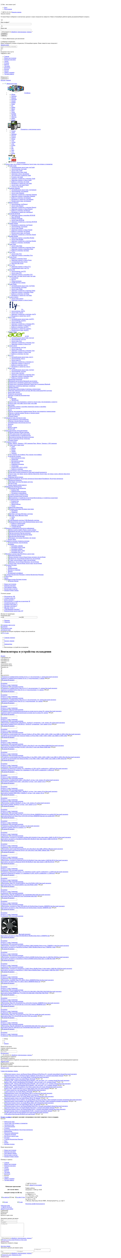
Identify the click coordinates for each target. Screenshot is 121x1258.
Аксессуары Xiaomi (17, 228)
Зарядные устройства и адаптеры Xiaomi (23, 234)
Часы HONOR (15, 217)
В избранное (4, 686)
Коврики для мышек (17, 525)
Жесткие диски (8, 607)
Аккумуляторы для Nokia (19, 287)
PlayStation (14, 510)
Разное (13, 120)
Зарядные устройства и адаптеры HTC (23, 324)
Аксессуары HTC (16, 322)
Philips (13, 107)
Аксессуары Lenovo (17, 298)
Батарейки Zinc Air (17, 552)
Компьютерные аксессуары (12, 611)
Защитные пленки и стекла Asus (21, 352)
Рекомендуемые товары (11, 590)
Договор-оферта (9, 74)
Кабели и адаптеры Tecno (19, 258)
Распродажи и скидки (10, 589)
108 (14, 596)
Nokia (13, 104)
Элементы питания (10, 1134)
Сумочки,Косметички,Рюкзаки (13, 1139)
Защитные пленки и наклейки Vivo (22, 255)
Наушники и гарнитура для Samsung (22, 199)
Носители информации (11, 1133)
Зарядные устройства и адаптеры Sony (23, 374)
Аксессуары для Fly (17, 312)
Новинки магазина (10, 59)
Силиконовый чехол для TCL (20, 268)
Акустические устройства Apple (21, 175)
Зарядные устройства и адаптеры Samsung (24, 194)
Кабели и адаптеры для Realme (20, 242)
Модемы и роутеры (10, 606)
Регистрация (8, 9)
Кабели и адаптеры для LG (19, 365)
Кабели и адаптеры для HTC (20, 327)
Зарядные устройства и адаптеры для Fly (23, 314)
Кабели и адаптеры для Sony (20, 378)
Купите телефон (6, 1117)
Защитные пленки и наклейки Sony (22, 376)
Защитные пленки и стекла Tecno (21, 260)
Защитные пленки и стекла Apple (21, 180)
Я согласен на (17, 32)
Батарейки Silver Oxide (18, 547)
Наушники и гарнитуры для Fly (20, 316)
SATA (13, 517)
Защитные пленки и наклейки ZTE (22, 274)
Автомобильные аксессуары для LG (22, 357)
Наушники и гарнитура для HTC (21, 328)
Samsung (13, 96)
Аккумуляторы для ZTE (18, 271)
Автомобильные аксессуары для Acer (22, 338)
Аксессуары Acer (16, 341)
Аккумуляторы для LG (18, 358)
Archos (13, 142)
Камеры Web (15, 490)
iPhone (13, 94)
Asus (12, 143)
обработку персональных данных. (21, 32)
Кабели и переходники (18, 523)
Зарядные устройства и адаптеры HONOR (24, 222)
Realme (13, 102)
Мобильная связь (9, 1121)
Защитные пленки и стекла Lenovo (21, 300)
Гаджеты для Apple (17, 177)
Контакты (7, 67)
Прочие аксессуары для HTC (20, 330)
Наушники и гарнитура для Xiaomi (21, 225)
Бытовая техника (9, 1144)
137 (16, 603)
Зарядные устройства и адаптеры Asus (23, 350)
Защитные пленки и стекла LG (20, 363)
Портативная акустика (18, 458)
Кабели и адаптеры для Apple (20, 182)
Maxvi (13, 109)
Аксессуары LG (16, 360)
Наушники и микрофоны (18, 493)
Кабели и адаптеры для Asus (20, 354)
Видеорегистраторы (17, 461)
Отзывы (6, 63)
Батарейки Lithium (16, 549)
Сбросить (7, 622)
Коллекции (4, 626)
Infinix (13, 118)
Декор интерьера (16, 281)
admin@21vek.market (35, 1185)
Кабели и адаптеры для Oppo (20, 250)
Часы (5, 1141)
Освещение (14, 278)
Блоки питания (8, 599)
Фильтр (3, 656)
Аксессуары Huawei (17, 206)
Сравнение (14, 685)
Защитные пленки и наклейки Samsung (23, 196)
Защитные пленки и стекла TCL (21, 266)
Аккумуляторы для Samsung (19, 191)
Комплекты (14, 502)
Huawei (13, 97)
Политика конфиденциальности (35, 1203)
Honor (13, 153)
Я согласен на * (18, 1055)
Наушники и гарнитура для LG (20, 366)
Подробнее (4, 683)
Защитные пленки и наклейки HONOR (23, 215)
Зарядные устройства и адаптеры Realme (23, 241)
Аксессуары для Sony (17, 373)
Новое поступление (10, 58)
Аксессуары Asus (16, 349)
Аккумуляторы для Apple (19, 169)
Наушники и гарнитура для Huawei (22, 212)
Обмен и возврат (9, 72)
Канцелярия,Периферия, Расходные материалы (18, 1129)
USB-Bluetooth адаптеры (11, 609)
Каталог (6, 69)
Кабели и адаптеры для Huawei (20, 210)
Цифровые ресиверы (17, 464)
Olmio (13, 112)
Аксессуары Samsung (17, 193)
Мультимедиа (8, 596)
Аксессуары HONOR (17, 220)
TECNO (13, 115)
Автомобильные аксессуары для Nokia (23, 286)
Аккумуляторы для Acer (18, 339)
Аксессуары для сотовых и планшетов (15, 1123)
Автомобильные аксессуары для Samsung (23, 190)
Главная (6, 56)
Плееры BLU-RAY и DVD (19, 467)
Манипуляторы (16, 504)
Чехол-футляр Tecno (17, 263)
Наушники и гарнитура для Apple (21, 183)
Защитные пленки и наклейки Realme (22, 238)
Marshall (13, 398)
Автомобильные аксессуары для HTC (22, 319)
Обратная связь (5, 1205)
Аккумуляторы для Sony (18, 371)
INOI (12, 110)
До (20, 617)
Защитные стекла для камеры (20, 174)
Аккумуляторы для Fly (18, 311)
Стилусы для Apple (17, 186)
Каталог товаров (6, 80)
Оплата (6, 71)
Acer (12, 140)
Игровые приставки (10, 604)
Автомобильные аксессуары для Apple (23, 167)
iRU (12, 148)
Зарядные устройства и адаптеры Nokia (23, 290)
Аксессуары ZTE (16, 273)
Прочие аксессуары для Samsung (21, 201)
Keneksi (13, 113)
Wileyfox (13, 117)
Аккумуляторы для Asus (18, 347)
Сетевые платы (8, 598)
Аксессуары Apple (16, 170)
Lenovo (13, 137)
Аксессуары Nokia (16, 289)
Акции (6, 61)
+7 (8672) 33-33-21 (6, 1207)
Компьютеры (8, 1131)
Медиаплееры (15, 462)
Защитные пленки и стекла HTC (21, 325)
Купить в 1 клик (6, 685)
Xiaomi (13, 101)
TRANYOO (15, 400)
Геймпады (14, 512)
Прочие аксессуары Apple (19, 172)
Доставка (7, 66)
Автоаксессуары (6, 630)
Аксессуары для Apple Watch (20, 185)
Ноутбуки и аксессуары (11, 1136)
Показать (7, 620)
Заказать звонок (16, 12)
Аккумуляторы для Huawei (19, 204)
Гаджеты (7, 1128)
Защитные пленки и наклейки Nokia (22, 292)
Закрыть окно (5, 45)
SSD (12, 518)
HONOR (14, 99)
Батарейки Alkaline (17, 546)
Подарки (7, 1137)
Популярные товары (10, 587)
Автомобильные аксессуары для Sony (22, 370)
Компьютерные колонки (18, 491)
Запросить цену (16, 1255)
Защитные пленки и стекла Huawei (22, 209)
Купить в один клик (20, 1239)
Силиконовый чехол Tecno (19, 262)
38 (29, 601)
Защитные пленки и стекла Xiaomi (21, 230)
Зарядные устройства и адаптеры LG (22, 362)
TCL (12, 151)
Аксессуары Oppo (16, 246)
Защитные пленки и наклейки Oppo (22, 249)
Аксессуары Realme (17, 239)
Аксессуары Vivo (16, 254)
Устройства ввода (9, 603)
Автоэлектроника (9, 1126)
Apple (13, 132)
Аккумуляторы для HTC (18, 320)
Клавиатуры (15, 501)
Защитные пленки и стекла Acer (21, 344)
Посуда (13, 279)
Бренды (6, 64)
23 (14, 598)
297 (22, 611)
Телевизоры (15, 466)
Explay (13, 145)
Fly (12, 105)
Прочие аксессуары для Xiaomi (20, 233)
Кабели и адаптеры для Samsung (21, 198)
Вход (5, 7)
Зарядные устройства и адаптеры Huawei (23, 207)
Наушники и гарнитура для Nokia (21, 295)
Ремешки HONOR (16, 218)
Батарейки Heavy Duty (18, 550)
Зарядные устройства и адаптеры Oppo (23, 247)
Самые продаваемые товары (9, 1071)
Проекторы (14, 459)
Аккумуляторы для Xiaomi (19, 226)
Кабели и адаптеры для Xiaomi (20, 231)
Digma (13, 139)
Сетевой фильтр (16, 526)
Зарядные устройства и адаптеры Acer (22, 342)
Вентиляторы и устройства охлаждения (16, 601)
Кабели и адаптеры (17, 469)
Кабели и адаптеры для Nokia (20, 294)
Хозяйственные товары (18, 282)
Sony (12, 150)
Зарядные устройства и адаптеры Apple (23, 178)
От (1, 617)
